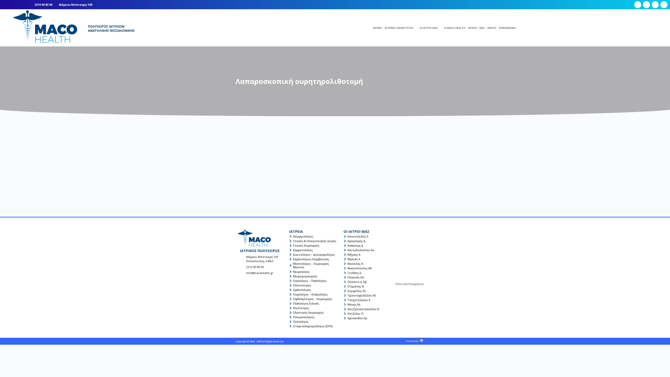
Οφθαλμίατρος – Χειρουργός (312, 299)
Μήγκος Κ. (354, 254)
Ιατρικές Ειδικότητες (399, 27)
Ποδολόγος (300, 321)
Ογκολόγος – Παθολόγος (309, 281)
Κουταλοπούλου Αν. (361, 250)
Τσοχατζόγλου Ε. (359, 300)
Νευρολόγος (301, 271)
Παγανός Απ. (356, 277)
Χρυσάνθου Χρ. (357, 318)
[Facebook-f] (637, 4)
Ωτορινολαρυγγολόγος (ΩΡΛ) (313, 326)
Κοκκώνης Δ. (355, 245)
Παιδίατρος (301, 308)
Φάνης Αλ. (354, 304)
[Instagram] (646, 4)
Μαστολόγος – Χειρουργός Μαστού (311, 265)
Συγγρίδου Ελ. (356, 291)
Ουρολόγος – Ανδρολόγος (310, 294)
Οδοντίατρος (302, 285)
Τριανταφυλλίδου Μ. (361, 295)
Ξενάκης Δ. (354, 273)
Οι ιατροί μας (429, 27)
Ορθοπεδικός (302, 290)
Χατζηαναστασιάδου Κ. (363, 309)
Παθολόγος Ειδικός (306, 303)
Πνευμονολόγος (304, 317)
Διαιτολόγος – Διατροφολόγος (314, 254)
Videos (491, 27)
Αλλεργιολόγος (303, 236)
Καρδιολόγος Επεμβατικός (311, 259)
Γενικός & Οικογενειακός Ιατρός (314, 241)
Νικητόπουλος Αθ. (359, 268)
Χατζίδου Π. (355, 313)
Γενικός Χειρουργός (306, 245)
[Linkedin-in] (663, 4)
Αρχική (377, 27)
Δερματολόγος (303, 250)
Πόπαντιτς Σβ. (357, 282)
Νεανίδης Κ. (355, 263)
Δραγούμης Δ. (356, 241)
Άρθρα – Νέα (476, 27)
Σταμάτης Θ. (356, 286)
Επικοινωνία (507, 27)
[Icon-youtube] (655, 4)
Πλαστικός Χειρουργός (308, 312)
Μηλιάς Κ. (354, 259)
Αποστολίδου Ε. (358, 236)
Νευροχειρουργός (305, 276)
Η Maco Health (454, 27)
